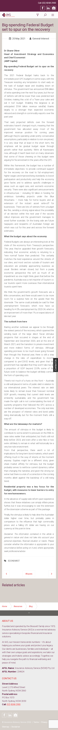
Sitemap (5, 727)
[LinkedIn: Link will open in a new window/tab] (48, 8)
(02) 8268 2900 (49, 3)
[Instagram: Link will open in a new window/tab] (54, 8)
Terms (36, 722)
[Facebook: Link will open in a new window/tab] (42, 8)
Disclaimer (15, 727)
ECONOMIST (14, 561)
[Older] (6, 574)
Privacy (44, 722)
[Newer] (51, 574)
